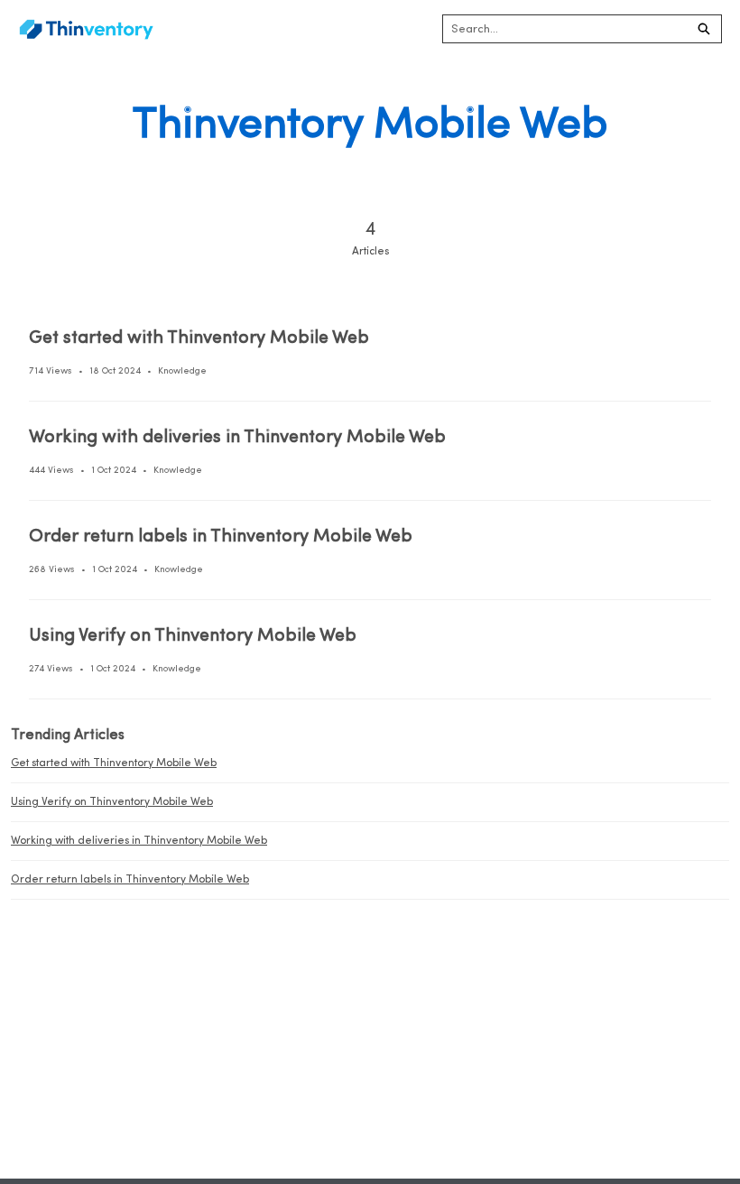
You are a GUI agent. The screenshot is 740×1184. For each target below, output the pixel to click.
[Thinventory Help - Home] (85, 29)
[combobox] (565, 28)
